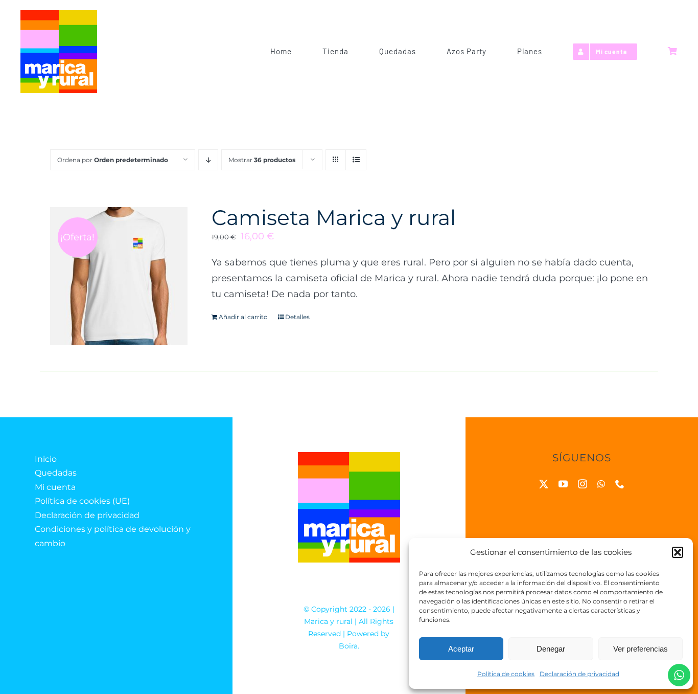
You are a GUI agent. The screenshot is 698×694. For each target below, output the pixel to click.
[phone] (619, 483)
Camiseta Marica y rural (334, 217)
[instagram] (582, 483)
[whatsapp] (601, 483)
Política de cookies (505, 674)
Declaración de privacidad (579, 674)
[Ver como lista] (356, 160)
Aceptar (461, 648)
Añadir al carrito (243, 317)
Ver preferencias (640, 648)
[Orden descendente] (208, 159)
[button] (677, 552)
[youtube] (563, 483)
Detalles (297, 317)
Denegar (551, 648)
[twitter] (543, 483)
